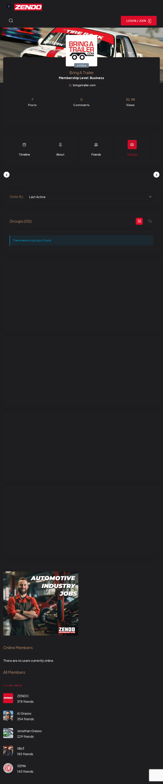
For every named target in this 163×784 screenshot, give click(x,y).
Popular (19, 685)
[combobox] (90, 196)
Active (13, 685)
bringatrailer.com (84, 85)
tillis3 (20, 748)
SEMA (21, 766)
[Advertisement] (81, 295)
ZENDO (23, 696)
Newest (6, 685)
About (60, 154)
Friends (96, 154)
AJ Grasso (24, 713)
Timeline (24, 154)
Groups (132, 154)
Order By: (17, 197)
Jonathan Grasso (29, 731)
